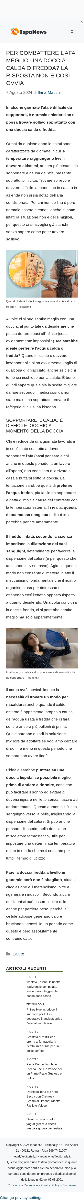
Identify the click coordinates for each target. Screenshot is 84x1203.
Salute (18, 954)
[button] (72, 32)
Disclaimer (69, 1185)
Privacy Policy (50, 1185)
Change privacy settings (21, 1197)
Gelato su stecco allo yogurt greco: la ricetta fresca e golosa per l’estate (44, 1123)
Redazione (31, 1185)
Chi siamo (14, 1185)
